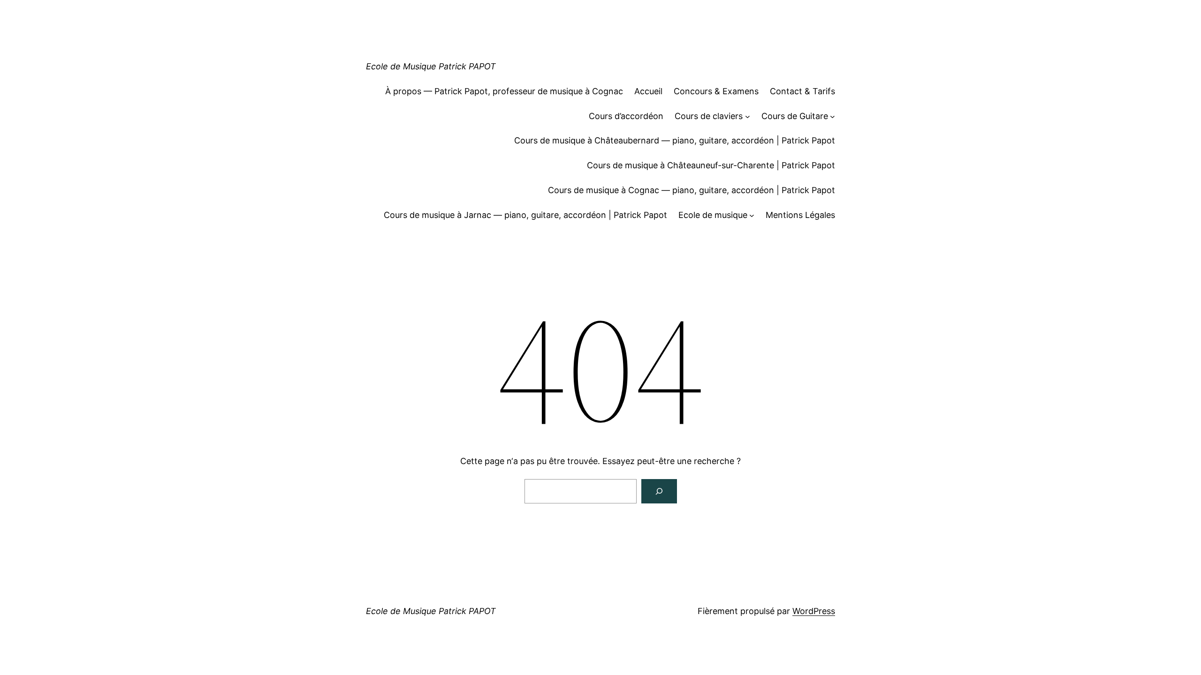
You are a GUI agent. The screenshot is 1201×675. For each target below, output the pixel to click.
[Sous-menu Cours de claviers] (747, 116)
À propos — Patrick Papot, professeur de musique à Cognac (504, 91)
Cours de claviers (709, 116)
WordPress (813, 611)
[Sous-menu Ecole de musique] (751, 215)
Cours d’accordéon (626, 116)
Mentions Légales (800, 215)
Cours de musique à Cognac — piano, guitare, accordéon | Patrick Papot (691, 190)
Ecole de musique (712, 215)
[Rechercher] (659, 491)
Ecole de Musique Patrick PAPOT (431, 66)
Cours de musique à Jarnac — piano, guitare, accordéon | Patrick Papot (525, 215)
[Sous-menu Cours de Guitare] (832, 116)
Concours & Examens (716, 91)
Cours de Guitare (794, 116)
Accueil (648, 91)
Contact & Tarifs (802, 91)
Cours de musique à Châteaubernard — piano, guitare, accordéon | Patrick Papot (674, 140)
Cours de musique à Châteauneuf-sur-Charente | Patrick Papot (711, 165)
